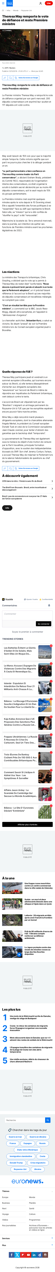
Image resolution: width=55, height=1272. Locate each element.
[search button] (47, 1120)
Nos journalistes (9, 1225)
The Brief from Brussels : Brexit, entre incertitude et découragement (24, 488)
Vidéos (5, 1220)
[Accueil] (3, 10)
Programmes (34, 1220)
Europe (5, 1197)
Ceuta (42, 1156)
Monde (15, 10)
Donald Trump (16, 1163)
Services (6, 1238)
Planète (32, 1203)
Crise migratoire (37, 1163)
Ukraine (37, 1169)
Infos (8, 10)
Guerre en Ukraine (38, 1137)
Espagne (28, 1143)
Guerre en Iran (15, 1137)
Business (6, 1203)
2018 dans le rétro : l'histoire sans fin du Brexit (22, 481)
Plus (4, 1245)
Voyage (5, 1214)
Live (49, 3)
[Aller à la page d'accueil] (9, 3)
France (13, 1143)
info (7, 508)
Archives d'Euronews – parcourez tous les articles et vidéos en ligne (40, 1227)
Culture (32, 1214)
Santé (31, 1208)
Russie (42, 1143)
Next (4, 1208)
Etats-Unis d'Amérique (27, 1150)
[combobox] (27, 1120)
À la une (8, 878)
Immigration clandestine (21, 1156)
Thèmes (5, 1191)
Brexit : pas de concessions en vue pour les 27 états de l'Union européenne (24, 497)
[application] (27, 44)
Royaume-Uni (26, 10)
